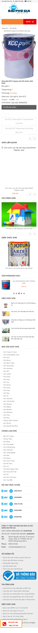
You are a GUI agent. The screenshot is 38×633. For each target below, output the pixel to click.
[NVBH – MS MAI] (11, 491)
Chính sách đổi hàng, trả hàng (13, 560)
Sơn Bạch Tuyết (8, 363)
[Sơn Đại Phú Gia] (19, 9)
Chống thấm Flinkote (10, 420)
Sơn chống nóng (9, 447)
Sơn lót (6, 466)
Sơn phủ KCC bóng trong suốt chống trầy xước (19, 130)
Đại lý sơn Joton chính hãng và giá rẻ (15, 619)
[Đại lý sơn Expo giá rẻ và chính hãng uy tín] (6, 305)
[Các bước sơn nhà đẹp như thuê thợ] (6, 313)
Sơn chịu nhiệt (8, 444)
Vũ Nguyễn (4, 99)
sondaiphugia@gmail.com (17, 547)
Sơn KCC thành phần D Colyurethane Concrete (19, 121)
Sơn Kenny (7, 385)
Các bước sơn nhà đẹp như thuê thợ (22, 311)
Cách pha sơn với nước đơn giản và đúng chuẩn (19, 599)
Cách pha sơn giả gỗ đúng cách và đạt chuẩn (18, 597)
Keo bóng (6, 441)
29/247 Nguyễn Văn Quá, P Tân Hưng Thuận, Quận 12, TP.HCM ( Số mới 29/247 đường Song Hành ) (21, 539)
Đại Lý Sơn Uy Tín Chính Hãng (13, 616)
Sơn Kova (6, 379)
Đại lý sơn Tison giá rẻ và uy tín (13, 611)
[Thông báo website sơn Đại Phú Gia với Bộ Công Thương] (19, 575)
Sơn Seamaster (8, 366)
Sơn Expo (6, 390)
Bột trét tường (8, 436)
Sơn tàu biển (8, 480)
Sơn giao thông (8, 461)
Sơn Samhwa (7, 368)
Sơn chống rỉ (8, 450)
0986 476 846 (19, 1)
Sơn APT (6, 371)
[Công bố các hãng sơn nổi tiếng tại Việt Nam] (6, 322)
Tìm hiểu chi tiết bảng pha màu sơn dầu (19, 228)
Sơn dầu (6, 455)
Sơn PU (6, 474)
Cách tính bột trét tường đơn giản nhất (23, 328)
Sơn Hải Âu (7, 423)
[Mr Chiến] (11, 517)
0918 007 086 (13, 622)
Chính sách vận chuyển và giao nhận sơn (17, 557)
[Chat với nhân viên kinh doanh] (5, 491)
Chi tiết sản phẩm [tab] (9, 107)
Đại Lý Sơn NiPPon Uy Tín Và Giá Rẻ (15, 608)
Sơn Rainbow (7, 412)
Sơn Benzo (7, 360)
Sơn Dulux (6, 376)
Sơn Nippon (7, 407)
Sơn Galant (7, 374)
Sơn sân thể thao (9, 477)
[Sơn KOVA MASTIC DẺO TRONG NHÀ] (6, 285)
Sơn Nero (6, 418)
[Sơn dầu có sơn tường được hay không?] (19, 254)
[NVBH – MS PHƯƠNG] (11, 504)
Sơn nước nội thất (9, 472)
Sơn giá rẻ (14, 96)
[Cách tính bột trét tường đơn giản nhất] (6, 330)
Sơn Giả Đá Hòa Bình (10, 426)
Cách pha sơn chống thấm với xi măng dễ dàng (18, 594)
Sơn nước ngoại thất (10, 469)
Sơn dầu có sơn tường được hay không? (19, 268)
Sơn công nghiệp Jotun (11, 355)
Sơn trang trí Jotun (10, 352)
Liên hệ (29, 1)
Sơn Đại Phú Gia (23, 623)
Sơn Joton (6, 387)
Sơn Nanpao (7, 404)
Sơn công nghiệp (9, 452)
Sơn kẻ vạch (7, 463)
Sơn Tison (6, 415)
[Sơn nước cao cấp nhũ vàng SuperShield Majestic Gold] (19, 166)
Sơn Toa (6, 382)
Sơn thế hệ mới (8, 401)
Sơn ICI (5, 396)
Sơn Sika (6, 393)
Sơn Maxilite (7, 409)
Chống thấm (7, 439)
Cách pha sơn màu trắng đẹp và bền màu (17, 588)
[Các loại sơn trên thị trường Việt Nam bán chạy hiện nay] (6, 339)
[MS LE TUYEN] (11, 497)
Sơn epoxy (7, 458)
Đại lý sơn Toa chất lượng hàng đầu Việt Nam (18, 613)
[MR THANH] (11, 510)
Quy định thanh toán (9, 566)
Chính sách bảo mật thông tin (13, 569)
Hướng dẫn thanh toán (10, 563)
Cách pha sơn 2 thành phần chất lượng (16, 591)
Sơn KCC (22, 96)
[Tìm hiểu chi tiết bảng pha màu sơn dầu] (19, 214)
